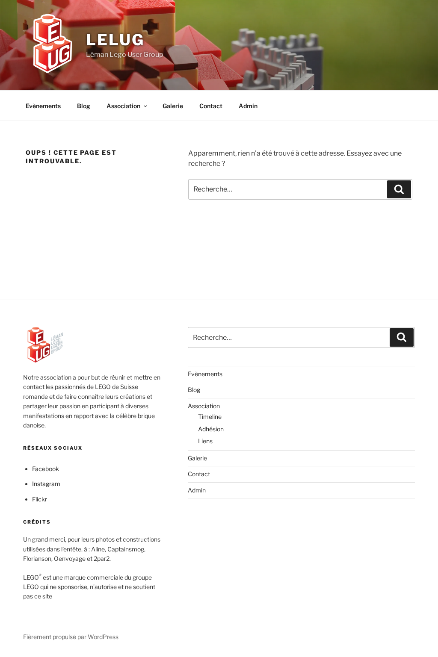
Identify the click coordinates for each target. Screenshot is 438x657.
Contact (210, 105)
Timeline (210, 416)
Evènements (43, 105)
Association (123, 105)
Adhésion (211, 429)
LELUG (115, 39)
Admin (248, 105)
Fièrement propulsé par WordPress (70, 636)
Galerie (173, 105)
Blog (83, 105)
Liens (205, 441)
